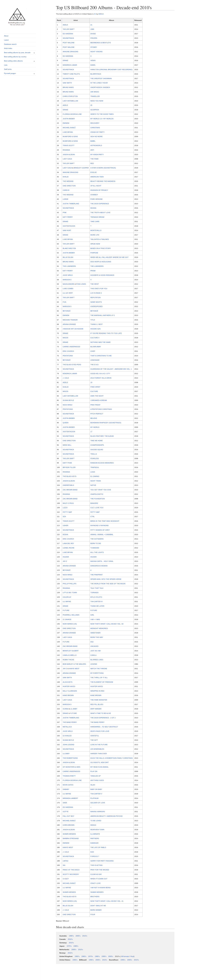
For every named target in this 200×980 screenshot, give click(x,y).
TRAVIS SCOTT (68, 145)
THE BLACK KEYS (69, 476)
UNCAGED (94, 646)
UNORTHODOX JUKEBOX (100, 87)
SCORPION (94, 110)
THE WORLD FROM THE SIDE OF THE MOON (107, 584)
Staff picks (8, 69)
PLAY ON (93, 771)
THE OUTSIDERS (96, 539)
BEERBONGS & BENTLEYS (100, 43)
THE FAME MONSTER (98, 700)
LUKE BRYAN (68, 132)
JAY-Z (65, 561)
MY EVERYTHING (97, 673)
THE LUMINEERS (69, 266)
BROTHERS (94, 896)
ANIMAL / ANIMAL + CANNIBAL (101, 534)
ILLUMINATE (95, 834)
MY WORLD (94, 427)
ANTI (92, 150)
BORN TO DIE (95, 543)
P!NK (64, 212)
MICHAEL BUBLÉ (69, 128)
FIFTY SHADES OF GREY (100, 530)
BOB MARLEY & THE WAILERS (74, 664)
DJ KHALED (67, 736)
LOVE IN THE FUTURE (99, 745)
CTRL (92, 516)
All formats (125, 956)
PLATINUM (94, 798)
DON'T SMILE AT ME (98, 906)
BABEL (92, 141)
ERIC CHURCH (68, 351)
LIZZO (65, 508)
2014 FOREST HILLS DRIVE (100, 378)
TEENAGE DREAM (97, 217)
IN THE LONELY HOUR (99, 83)
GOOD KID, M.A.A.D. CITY (100, 373)
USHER (65, 525)
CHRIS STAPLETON (70, 96)
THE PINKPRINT (96, 575)
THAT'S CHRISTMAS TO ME (101, 356)
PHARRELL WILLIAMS (71, 615)
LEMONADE (94, 360)
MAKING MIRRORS (97, 812)
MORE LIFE (94, 235)
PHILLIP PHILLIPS (69, 584)
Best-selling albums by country (15, 57)
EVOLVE (93, 172)
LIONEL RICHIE (68, 548)
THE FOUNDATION (97, 499)
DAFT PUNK (67, 463)
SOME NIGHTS (96, 302)
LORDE (65, 199)
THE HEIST (94, 284)
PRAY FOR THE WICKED (99, 870)
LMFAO (65, 861)
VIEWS (92, 60)
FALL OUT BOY (68, 816)
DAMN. (93, 65)
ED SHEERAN (68, 34)
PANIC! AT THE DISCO (71, 870)
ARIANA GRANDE (69, 324)
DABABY (66, 789)
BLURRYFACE (95, 74)
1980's (71, 936)
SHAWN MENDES (69, 834)
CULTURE (94, 391)
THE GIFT (94, 740)
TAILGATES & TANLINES (99, 239)
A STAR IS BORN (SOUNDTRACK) (103, 168)
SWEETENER (95, 633)
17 (91, 432)
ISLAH (92, 785)
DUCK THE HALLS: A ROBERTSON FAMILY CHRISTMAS (111, 758)
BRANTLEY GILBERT (71, 651)
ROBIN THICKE (68, 660)
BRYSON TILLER (69, 467)
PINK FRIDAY (95, 405)
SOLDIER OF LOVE (97, 803)
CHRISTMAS (95, 128)
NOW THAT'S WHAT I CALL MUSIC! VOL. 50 (106, 624)
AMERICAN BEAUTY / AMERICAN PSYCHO (106, 816)
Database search (10, 44)
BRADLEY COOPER (81, 168)
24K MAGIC (94, 92)
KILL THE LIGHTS (97, 552)
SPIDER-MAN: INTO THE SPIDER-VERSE (105, 579)
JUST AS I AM (95, 651)
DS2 (92, 642)
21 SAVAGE (67, 619)
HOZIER (66, 557)
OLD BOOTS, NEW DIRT (99, 762)
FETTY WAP (67, 512)
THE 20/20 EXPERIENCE (99, 204)
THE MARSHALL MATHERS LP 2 (102, 315)
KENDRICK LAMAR (70, 65)
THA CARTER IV (96, 601)
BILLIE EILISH (68, 257)
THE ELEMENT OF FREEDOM (101, 682)
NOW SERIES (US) (70, 624)
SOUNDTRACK (68, 38)
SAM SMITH (67, 83)
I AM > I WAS (95, 619)
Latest (6, 40)
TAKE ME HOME (96, 441)
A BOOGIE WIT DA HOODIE (73, 329)
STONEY (93, 47)
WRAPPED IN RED (97, 691)
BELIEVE (93, 418)
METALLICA (67, 727)
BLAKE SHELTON (69, 248)
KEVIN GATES (68, 785)
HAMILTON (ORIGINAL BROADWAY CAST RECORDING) (111, 69)
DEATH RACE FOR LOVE (99, 731)
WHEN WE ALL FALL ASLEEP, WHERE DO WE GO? (109, 257)
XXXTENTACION (69, 226)
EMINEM (66, 123)
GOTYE (65, 812)
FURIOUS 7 (94, 856)
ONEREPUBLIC (68, 485)
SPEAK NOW (95, 244)
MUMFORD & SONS (70, 136)
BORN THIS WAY (96, 637)
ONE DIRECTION (69, 186)
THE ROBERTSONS (70, 758)
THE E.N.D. (94, 365)
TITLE (92, 320)
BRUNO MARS (68, 87)
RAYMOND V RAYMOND (99, 525)
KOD (92, 852)
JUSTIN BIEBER (69, 119)
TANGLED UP (95, 776)
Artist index (8, 48)
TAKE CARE (94, 221)
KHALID (66, 177)
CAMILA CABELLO (70, 655)
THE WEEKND (68, 181)
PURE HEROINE (96, 199)
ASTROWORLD (96, 145)
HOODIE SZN (95, 329)
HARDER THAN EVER (98, 753)
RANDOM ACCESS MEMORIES (102, 463)
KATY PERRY (68, 217)
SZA (64, 516)
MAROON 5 (67, 280)
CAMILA (93, 655)
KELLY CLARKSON (70, 691)
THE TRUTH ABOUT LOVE (100, 212)
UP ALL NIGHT (95, 186)
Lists (5, 65)
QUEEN (65, 423)
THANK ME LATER (97, 606)
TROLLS (93, 454)
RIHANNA (66, 150)
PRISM (92, 271)
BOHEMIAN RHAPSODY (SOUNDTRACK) (105, 423)
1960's (83, 956)
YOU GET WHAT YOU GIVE (100, 490)
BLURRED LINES (96, 660)
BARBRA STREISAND (71, 838)
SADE (65, 803)
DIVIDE (93, 34)
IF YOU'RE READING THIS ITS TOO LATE (106, 333)
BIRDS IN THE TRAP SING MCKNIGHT (104, 521)
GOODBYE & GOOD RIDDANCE (102, 275)
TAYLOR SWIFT (69, 29)
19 (91, 382)
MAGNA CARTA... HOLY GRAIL (101, 561)
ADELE (101, 14)
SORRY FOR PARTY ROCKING (102, 861)
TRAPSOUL (94, 467)
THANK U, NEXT (96, 324)
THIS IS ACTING (96, 865)
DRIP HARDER (95, 709)
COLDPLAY (67, 597)
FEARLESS (94, 458)
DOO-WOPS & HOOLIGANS (100, 262)
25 (91, 105)
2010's (84, 936)
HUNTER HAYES (69, 686)
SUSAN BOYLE (68, 400)
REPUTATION (95, 297)
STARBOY (94, 195)
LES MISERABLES (97, 749)
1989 (92, 29)
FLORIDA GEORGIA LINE (72, 114)
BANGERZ (94, 503)
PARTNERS (94, 838)
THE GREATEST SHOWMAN (101, 78)
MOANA (93, 208)
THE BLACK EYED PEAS (72, 365)
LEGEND (93, 664)
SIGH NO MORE (96, 136)
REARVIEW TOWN (97, 829)
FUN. (65, 302)
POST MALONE (68, 43)
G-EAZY (66, 879)
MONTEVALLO (95, 230)
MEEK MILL (67, 445)
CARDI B (66, 190)
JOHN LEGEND (68, 745)
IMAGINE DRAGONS (70, 51)
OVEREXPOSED (96, 306)
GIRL (92, 615)
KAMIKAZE (94, 843)
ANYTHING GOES (97, 780)
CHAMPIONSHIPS (97, 445)
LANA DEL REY (68, 543)
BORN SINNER (96, 910)
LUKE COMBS (68, 289)
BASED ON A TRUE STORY (100, 248)
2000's (78, 936)
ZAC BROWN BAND (70, 490)
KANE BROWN (68, 695)
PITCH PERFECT (96, 414)
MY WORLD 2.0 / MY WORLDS (101, 119)
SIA (64, 865)
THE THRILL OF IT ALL (99, 677)
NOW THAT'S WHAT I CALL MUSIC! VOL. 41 (106, 901)
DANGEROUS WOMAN (99, 566)
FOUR (92, 914)
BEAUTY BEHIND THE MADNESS (102, 181)
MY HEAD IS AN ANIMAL (99, 767)
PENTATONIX (68, 356)
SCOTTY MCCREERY (71, 874)
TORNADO (94, 592)
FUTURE (66, 610)
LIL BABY (73, 709)
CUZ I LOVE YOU (96, 508)
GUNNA (65, 709)
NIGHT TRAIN (95, 481)
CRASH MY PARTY (97, 132)
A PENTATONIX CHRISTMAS (101, 409)
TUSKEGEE (94, 548)
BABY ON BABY (96, 789)
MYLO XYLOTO (96, 597)
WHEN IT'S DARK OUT (98, 879)
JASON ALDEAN (69, 154)
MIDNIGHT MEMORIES (99, 628)
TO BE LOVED (95, 821)
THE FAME (94, 159)
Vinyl (132, 956)
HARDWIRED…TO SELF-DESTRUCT (104, 727)
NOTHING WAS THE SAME (100, 342)
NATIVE (93, 485)
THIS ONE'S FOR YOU (98, 289)
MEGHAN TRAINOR (70, 320)
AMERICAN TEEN (97, 177)
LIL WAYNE (67, 601)
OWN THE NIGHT (97, 396)
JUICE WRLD (68, 275)
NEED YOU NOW (96, 101)
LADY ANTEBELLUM (70, 101)
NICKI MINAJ (67, 405)
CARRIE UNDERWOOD (71, 347)
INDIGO (93, 825)
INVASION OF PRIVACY (99, 190)
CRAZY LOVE (95, 883)
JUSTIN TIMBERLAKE (71, 204)
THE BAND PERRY (70, 722)
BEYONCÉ (66, 311)
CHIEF (92, 351)
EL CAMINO (94, 476)
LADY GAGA (67, 159)
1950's (77, 956)
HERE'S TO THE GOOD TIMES (102, 114)
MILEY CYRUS (68, 503)
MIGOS (65, 338)
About (6, 36)
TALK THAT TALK (96, 588)
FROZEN (93, 38)
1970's (69, 946)
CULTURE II (94, 338)
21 (95, 14)
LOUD (92, 472)
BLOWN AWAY (95, 347)
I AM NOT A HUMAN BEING (100, 888)
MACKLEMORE (68, 284)
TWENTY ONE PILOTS (71, 74)
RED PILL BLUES (96, 704)
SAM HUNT (67, 230)
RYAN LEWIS (81, 284)
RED (92, 163)
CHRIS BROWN (68, 825)
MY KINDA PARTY (97, 154)
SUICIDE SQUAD (96, 449)
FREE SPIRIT (95, 387)
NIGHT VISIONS (96, 51)
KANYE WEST (74, 669)
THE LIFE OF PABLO (98, 847)
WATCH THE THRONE (98, 669)
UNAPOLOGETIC (96, 494)
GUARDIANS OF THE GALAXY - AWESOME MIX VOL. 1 (111, 369)
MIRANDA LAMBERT (70, 798)
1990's (104, 956)
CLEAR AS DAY (96, 874)
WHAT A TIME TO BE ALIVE (100, 713)
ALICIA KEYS (67, 682)
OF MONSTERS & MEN (71, 767)
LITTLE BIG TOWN (70, 592)
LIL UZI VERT (68, 293)
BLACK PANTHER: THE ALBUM (102, 436)
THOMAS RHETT (69, 776)
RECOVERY (94, 123)
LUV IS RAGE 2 (96, 293)
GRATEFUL (94, 736)
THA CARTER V (96, 794)
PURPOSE (94, 253)
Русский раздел (10, 73)
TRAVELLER (95, 96)
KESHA (65, 534)
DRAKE (65, 60)
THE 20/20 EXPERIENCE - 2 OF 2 (103, 718)
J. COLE (66, 378)
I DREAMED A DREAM (98, 400)
